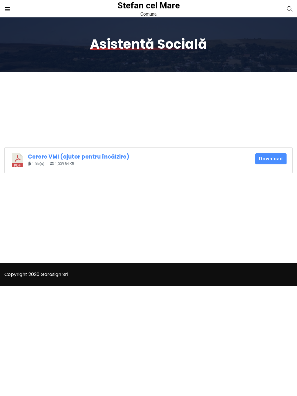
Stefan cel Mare (148, 5)
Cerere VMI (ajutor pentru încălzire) (78, 157)
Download (271, 158)
